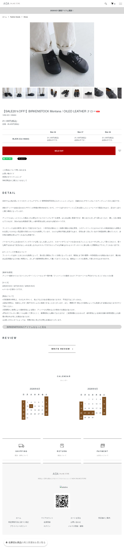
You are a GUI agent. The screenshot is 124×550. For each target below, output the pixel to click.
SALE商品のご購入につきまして (14, 180)
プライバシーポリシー (18, 526)
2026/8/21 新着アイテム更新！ (62, 10)
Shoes (26, 17)
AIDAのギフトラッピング (11, 177)
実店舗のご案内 (104, 518)
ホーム (4, 17)
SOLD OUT (59, 151)
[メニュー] (120, 3)
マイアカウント (47, 518)
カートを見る (76, 518)
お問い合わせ (76, 522)
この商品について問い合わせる (14, 170)
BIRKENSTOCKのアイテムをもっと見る (26, 326)
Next (90, 54)
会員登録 (47, 522)
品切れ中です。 (53, 140)
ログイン (47, 526)
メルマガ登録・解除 (75, 526)
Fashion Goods (15, 17)
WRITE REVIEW (60, 349)
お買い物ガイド (8, 173)
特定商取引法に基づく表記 (18, 522)
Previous (33, 54)
